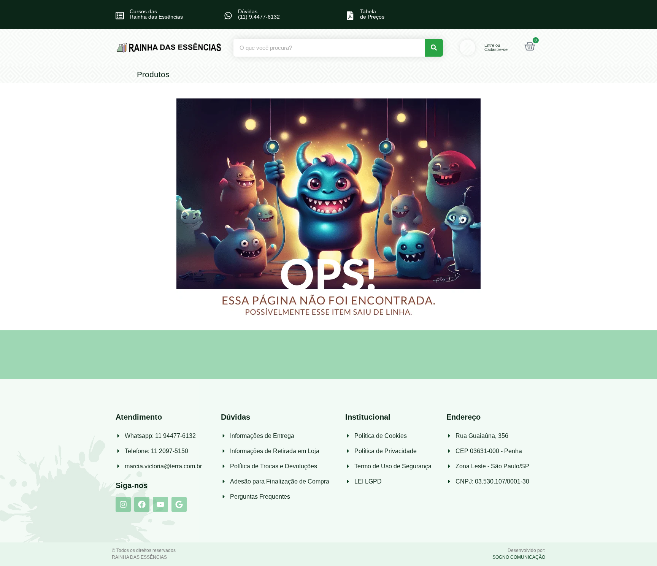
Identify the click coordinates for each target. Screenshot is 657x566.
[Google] (179, 504)
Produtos (153, 74)
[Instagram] (123, 504)
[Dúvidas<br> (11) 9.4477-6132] (228, 15)
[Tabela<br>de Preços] (350, 15)
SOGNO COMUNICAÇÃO (518, 557)
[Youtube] (160, 504)
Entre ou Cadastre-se (496, 47)
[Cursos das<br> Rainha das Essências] (120, 15)
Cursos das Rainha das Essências (156, 14)
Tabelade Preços (372, 14)
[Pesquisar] (434, 48)
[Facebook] (141, 504)
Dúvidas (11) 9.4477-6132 (259, 14)
